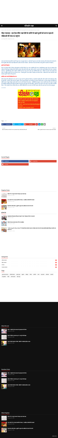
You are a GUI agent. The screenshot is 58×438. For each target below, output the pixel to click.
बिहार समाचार (29, 262)
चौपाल (31, 274)
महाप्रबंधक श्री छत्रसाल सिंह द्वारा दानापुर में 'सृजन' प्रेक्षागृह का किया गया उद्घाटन (21, 216)
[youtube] (15, 164)
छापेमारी (34, 274)
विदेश (8, 276)
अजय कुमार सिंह (4, 38)
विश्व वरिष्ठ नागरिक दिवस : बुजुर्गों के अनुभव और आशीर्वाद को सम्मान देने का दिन (20, 205)
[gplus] (43, 161)
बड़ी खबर (47, 274)
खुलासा (23, 274)
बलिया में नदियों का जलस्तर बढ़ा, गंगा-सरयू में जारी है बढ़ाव (17, 335)
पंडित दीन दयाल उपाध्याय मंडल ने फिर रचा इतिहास (16, 222)
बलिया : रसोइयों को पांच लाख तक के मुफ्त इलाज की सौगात (17, 329)
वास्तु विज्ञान (4, 276)
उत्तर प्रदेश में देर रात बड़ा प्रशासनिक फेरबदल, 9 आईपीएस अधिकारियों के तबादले (21, 199)
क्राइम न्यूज (18, 274)
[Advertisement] (29, 13)
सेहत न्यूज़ (18, 276)
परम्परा (5, 30)
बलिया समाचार (29, 260)
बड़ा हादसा (42, 274)
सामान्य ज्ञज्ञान (13, 276)
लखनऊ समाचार (29, 267)
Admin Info (54, 436)
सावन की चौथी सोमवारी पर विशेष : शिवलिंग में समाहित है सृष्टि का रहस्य (19, 341)
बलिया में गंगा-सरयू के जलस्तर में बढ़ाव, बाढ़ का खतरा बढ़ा (17, 193)
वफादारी (52, 274)
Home (2, 30)
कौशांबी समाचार (12, 274)
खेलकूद (27, 274)
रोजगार (29, 264)
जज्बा (38, 274)
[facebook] (15, 161)
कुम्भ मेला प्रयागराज (5, 274)
